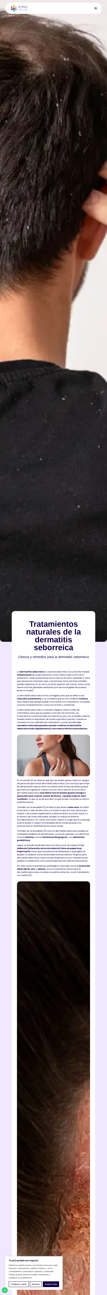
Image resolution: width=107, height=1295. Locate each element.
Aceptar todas (51, 1284)
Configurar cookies (19, 1284)
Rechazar (36, 1284)
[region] (34, 1273)
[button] (95, 8)
